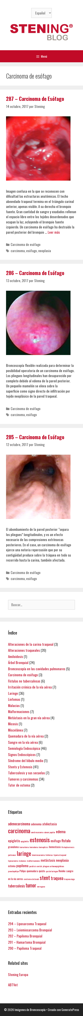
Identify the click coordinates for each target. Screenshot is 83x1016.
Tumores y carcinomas (23, 779)
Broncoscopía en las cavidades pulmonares (36, 668)
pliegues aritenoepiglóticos (53, 866)
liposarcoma (13, 860)
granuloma (13, 847)
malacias (22, 860)
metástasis (48, 860)
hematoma (34, 847)
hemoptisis (43, 847)
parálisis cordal (35, 866)
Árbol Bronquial (18, 662)
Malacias (14, 705)
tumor (31, 885)
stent (45, 877)
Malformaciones (18, 711)
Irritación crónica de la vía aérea (30, 687)
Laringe (13, 693)
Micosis (13, 723)
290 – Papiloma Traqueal (25, 948)
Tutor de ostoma (19, 785)
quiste (42, 871)
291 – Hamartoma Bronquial (27, 942)
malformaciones (33, 860)
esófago (31, 250)
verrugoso (41, 886)
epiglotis (14, 840)
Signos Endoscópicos (22, 754)
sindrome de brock (31, 879)
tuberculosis (16, 885)
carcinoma (18, 250)
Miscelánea (15, 730)
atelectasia (49, 823)
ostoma (12, 866)
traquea (57, 878)
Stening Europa (18, 974)
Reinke (62, 871)
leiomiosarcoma (38, 854)
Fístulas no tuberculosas (24, 680)
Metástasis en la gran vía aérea (29, 717)
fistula (66, 840)
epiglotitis (25, 841)
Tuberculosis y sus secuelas (26, 772)
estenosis (40, 839)
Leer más (54, 232)
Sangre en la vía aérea (23, 742)
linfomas (49, 854)
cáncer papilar (49, 832)
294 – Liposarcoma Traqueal (27, 923)
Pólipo (23, 871)
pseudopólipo (13, 871)
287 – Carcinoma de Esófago (35, 98)
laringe (24, 853)
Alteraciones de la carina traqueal (30, 644)
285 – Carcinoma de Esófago (35, 437)
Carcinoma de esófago (25, 244)
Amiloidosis (15, 656)
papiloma (22, 865)
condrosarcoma (37, 832)
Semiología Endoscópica (24, 748)
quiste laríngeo (52, 871)
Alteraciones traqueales (24, 650)
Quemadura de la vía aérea (26, 736)
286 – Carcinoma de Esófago (35, 272)
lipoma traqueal (60, 854)
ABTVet (13, 984)
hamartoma (24, 847)
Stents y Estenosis (20, 766)
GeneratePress (70, 1009)
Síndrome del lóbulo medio (25, 760)
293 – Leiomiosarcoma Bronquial (30, 929)
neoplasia (44, 250)
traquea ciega (69, 879)
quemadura (32, 871)
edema (60, 831)
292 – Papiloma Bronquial (25, 935)
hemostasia (55, 847)
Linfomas (14, 699)
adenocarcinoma (19, 823)
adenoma (36, 824)
